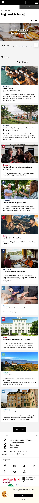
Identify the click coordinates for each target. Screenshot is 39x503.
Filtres (7, 57)
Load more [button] (20, 429)
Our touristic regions (26, 7)
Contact (5, 436)
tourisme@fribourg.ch (18, 454)
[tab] (19, 435)
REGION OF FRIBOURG (10, 7)
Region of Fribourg (8, 46)
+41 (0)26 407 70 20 (19, 451)
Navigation (6, 460)
